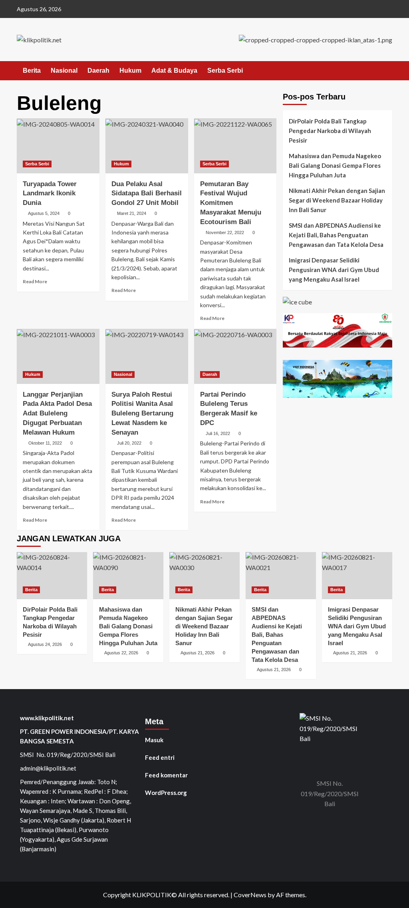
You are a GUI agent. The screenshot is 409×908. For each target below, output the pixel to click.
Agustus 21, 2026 (197, 652)
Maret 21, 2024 (131, 213)
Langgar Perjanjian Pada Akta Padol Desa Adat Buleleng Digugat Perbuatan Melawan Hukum (57, 413)
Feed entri (160, 757)
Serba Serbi (225, 70)
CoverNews (250, 894)
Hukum (130, 70)
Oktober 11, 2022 (45, 443)
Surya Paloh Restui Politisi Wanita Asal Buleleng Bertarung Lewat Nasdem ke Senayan (142, 413)
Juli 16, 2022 (218, 433)
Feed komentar (166, 775)
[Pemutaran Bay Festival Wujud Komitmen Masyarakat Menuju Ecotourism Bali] (235, 145)
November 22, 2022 (225, 232)
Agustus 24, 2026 (45, 644)
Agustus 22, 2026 (121, 652)
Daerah (98, 70)
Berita (32, 70)
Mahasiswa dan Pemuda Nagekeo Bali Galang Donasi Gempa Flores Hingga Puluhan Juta (335, 165)
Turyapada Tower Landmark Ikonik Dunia (50, 193)
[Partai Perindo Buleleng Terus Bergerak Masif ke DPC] (235, 356)
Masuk (154, 739)
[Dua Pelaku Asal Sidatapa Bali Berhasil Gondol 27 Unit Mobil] (146, 145)
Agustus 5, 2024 (44, 213)
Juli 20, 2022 (129, 443)
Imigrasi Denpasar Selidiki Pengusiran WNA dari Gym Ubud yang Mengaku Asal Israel (334, 269)
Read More (35, 281)
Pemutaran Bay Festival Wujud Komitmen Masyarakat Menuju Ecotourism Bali (230, 203)
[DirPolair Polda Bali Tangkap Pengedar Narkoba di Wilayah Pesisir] (52, 575)
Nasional (64, 70)
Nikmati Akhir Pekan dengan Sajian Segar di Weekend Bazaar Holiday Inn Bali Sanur (337, 200)
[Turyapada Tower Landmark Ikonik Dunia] (58, 145)
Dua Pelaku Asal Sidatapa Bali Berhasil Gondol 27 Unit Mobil (146, 193)
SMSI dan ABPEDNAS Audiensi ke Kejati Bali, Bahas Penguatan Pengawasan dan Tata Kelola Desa (336, 235)
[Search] (387, 71)
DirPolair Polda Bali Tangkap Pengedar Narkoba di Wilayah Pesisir (330, 130)
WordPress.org (166, 792)
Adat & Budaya (174, 70)
